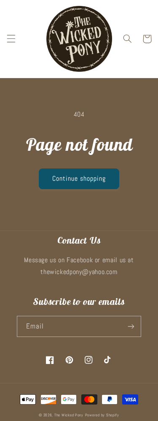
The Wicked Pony (68, 415)
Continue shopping (79, 178)
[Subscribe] (131, 326)
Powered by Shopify (102, 415)
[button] (11, 39)
